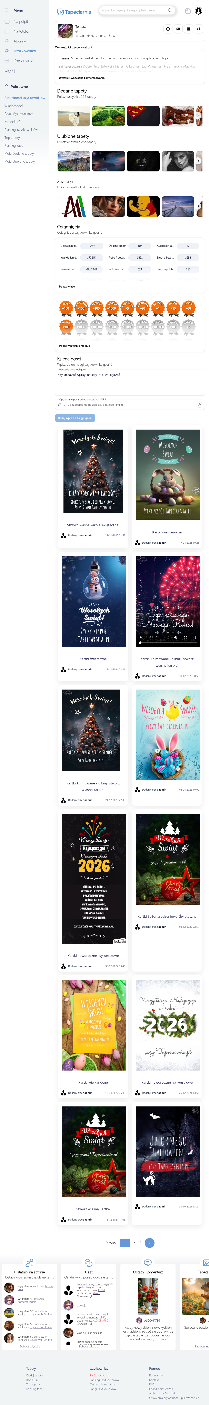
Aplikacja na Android (162, 1393)
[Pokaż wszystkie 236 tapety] (130, 161)
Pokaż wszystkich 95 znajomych (80, 187)
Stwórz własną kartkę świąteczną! (93, 525)
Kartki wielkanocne (167, 532)
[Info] (167, 28)
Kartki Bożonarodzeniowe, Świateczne (167, 916)
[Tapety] (188, 28)
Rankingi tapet (14, 146)
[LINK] (102, 1317)
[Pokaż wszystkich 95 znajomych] (130, 207)
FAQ (151, 1384)
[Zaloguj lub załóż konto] (199, 11)
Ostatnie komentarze (103, 1384)
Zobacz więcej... (30, 1346)
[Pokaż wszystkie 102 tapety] (130, 116)
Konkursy (32, 1380)
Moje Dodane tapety (19, 153)
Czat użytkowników (18, 114)
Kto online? (12, 122)
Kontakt (154, 1380)
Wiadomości (13, 106)
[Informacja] (199, 405)
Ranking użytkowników (104, 1380)
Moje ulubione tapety (19, 161)
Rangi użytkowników (103, 1389)
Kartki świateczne (93, 659)
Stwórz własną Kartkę (93, 1209)
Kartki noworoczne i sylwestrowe (93, 955)
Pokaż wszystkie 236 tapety (76, 142)
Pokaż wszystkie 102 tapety (76, 97)
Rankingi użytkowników (21, 130)
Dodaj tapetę (34, 1375)
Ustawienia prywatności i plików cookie (174, 1398)
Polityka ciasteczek (161, 1389)
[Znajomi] (198, 28)
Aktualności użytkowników (24, 98)
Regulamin (156, 1375)
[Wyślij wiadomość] (178, 28)
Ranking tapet (34, 1389)
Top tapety (12, 138)
